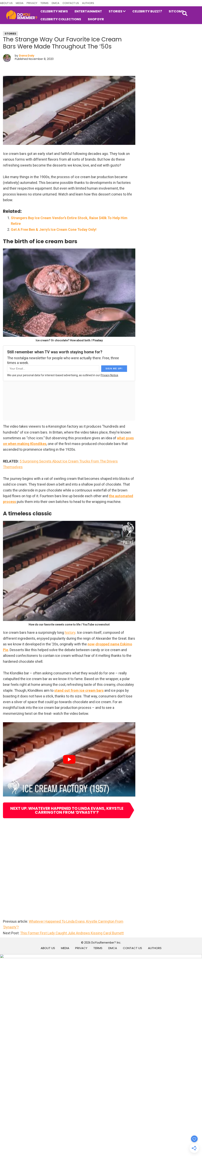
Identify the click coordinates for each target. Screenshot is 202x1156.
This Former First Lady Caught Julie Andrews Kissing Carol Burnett (72, 933)
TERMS (44, 3)
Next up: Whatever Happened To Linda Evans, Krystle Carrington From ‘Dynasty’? (66, 810)
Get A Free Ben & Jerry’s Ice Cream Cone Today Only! (53, 229)
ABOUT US (6, 3)
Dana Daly (26, 56)
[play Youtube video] (69, 759)
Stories (10, 33)
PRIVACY (32, 3)
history (70, 632)
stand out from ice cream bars (79, 690)
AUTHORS (88, 3)
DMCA (55, 3)
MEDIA (19, 3)
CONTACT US (71, 3)
